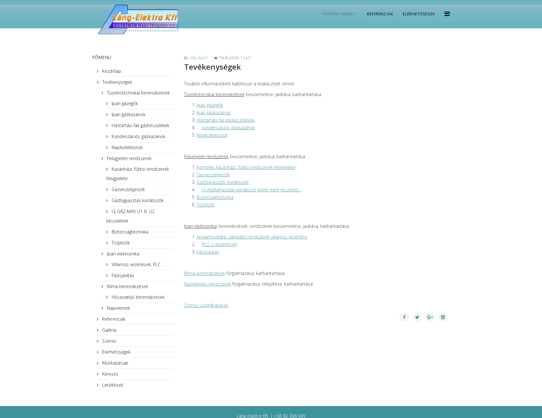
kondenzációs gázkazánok (228, 128)
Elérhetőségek (419, 14)
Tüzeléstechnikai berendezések (138, 93)
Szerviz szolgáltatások (206, 305)
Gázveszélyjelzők (127, 189)
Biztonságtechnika (129, 232)
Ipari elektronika (122, 254)
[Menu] (447, 13)
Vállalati (199, 58)
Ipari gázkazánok (128, 114)
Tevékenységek (337, 14)
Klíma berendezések (127, 286)
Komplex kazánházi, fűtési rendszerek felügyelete (246, 167)
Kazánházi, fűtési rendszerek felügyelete (137, 173)
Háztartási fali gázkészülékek (139, 125)
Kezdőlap (111, 71)
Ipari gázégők (124, 103)
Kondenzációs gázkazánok (137, 136)
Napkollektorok (126, 147)
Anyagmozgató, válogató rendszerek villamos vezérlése (252, 237)
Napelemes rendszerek (207, 284)
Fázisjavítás (122, 275)
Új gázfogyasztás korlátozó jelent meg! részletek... (251, 190)
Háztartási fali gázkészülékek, (226, 120)
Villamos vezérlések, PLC (135, 264)
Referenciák (380, 14)
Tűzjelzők (120, 243)
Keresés (109, 374)
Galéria (108, 330)
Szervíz (108, 341)
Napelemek (118, 308)
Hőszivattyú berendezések (137, 297)
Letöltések (112, 385)
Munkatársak (114, 363)
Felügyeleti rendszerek (128, 158)
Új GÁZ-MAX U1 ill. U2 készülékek (130, 216)
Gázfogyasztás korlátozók (137, 200)
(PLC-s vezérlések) (219, 244)
